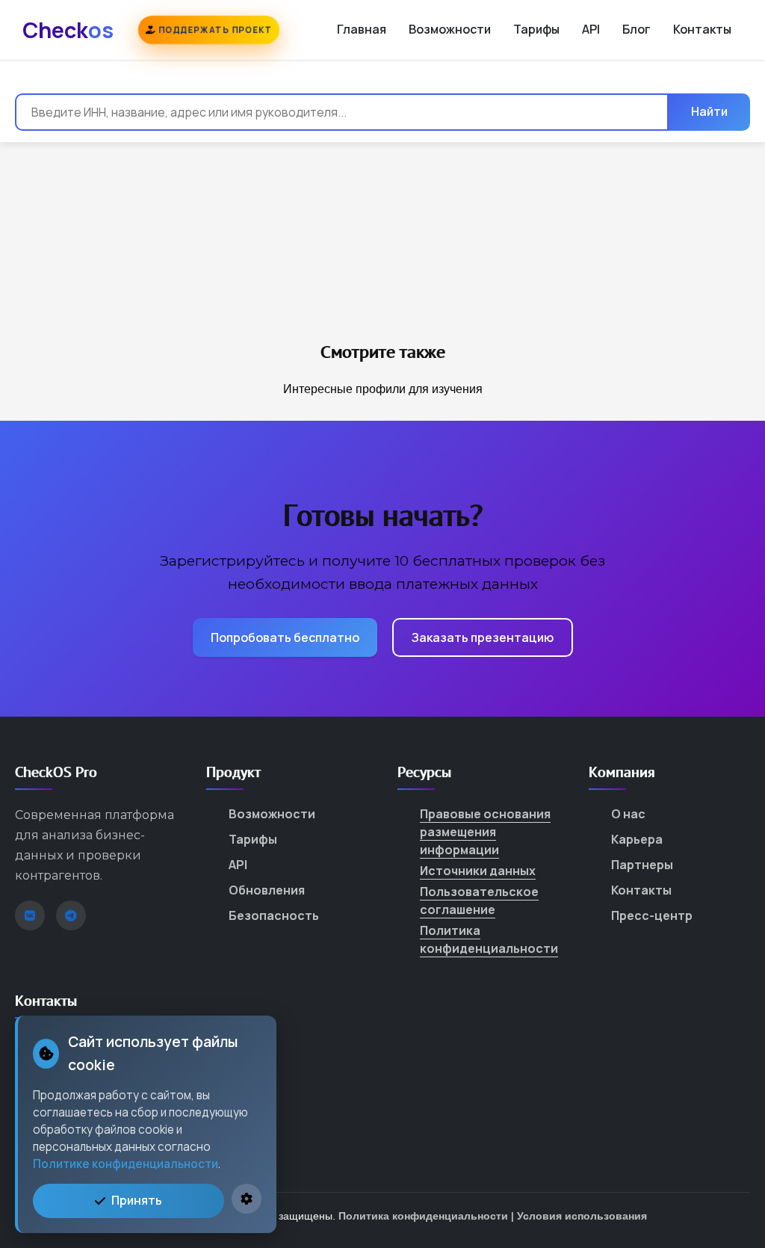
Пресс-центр (652, 915)
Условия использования (582, 1216)
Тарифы (536, 29)
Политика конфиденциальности (489, 939)
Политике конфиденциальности (125, 1164)
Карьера (637, 839)
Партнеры (642, 864)
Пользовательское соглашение (479, 900)
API (591, 29)
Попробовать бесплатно (285, 637)
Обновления (267, 890)
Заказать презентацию (483, 637)
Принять (136, 1200)
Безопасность (274, 915)
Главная (361, 29)
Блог (636, 29)
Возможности (450, 29)
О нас (628, 814)
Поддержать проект (213, 30)
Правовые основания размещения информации (485, 832)
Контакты (702, 29)
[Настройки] (246, 1199)
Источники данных (478, 870)
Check (68, 30)
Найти (709, 111)
